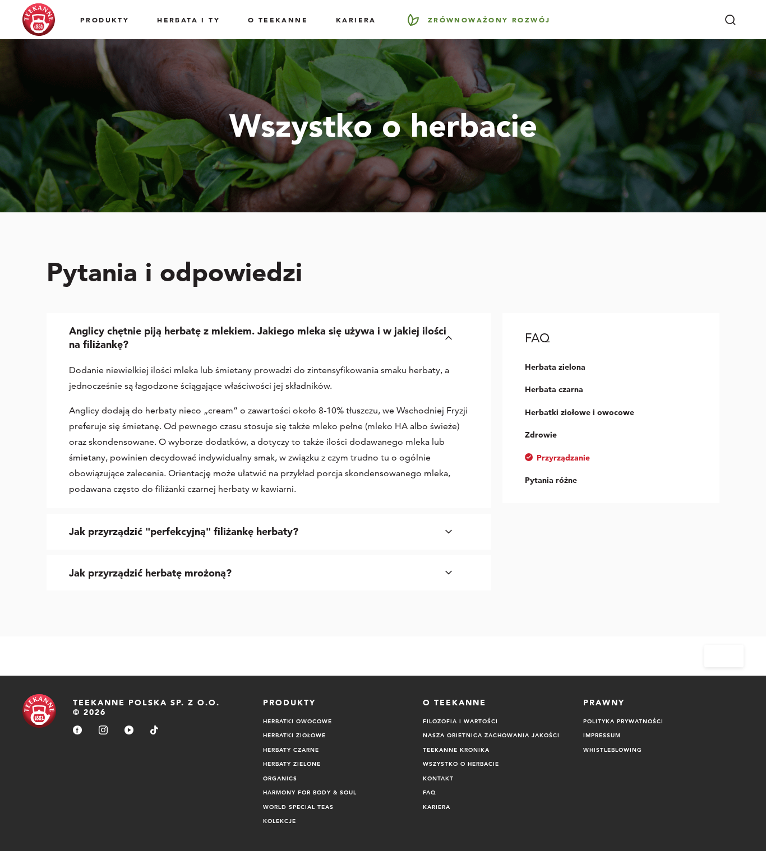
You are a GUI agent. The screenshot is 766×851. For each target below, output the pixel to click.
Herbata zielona (555, 367)
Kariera (356, 19)
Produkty (104, 19)
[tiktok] (154, 731)
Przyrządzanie (563, 458)
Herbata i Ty (188, 19)
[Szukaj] (730, 19)
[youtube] (129, 731)
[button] (269, 337)
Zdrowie (541, 435)
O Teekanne (278, 19)
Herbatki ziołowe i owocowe (579, 412)
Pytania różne (551, 480)
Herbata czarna (554, 389)
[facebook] (77, 731)
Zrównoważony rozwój (489, 19)
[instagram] (103, 731)
